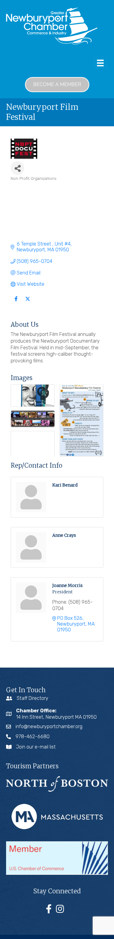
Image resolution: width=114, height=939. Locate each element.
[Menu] (100, 63)
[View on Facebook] (16, 302)
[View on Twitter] (27, 302)
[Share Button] (17, 168)
